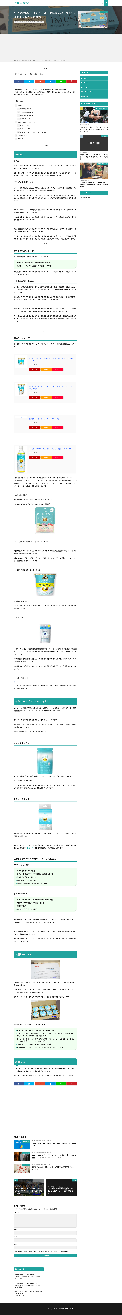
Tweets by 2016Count (86, 197)
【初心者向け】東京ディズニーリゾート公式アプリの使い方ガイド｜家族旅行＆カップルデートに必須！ (94, 129)
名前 (15, 1229)
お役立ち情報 (39, 22)
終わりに (19, 139)
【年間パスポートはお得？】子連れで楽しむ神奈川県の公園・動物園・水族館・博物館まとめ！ (94, 185)
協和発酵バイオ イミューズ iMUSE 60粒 (44, 419)
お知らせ (84, 78)
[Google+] (40, 81)
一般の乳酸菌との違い (25, 115)
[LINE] (61, 81)
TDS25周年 (105, 136)
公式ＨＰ (30, 848)
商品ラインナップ (23, 119)
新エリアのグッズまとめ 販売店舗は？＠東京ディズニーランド (28, 1292)
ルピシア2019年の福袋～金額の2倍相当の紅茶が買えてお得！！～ (53, 1168)
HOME (16, 60)
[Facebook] (19, 81)
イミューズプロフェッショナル (25, 122)
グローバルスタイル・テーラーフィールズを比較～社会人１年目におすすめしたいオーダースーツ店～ (54, 1156)
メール (16, 1237)
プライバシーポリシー (88, 92)
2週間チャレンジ (21, 135)
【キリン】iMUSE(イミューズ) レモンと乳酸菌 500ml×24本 (50, 449)
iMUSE (19, 105)
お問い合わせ (86, 96)
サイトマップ (86, 87)
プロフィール (86, 82)
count (17, 1278)
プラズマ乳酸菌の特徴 (25, 112)
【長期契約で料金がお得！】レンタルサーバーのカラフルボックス (54, 1144)
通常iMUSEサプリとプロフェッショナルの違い (31, 132)
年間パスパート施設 (103, 163)
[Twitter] (29, 81)
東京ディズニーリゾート (102, 108)
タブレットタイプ (23, 125)
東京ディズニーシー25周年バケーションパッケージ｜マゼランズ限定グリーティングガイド (94, 157)
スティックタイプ (23, 129)
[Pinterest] (71, 81)
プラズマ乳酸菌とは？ (25, 109)
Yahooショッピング (58, 369)
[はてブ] (50, 81)
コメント (17, 1212)
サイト (15, 1244)
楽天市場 (34, 369)
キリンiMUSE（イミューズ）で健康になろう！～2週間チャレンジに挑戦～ (48, 60)
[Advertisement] (61, 47)
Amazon (46, 369)
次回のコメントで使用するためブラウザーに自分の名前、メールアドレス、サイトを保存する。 (42, 1251)
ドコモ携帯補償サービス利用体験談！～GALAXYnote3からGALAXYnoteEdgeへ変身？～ (28, 1275)
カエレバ (35, 364)
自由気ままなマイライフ (66, 1309)
